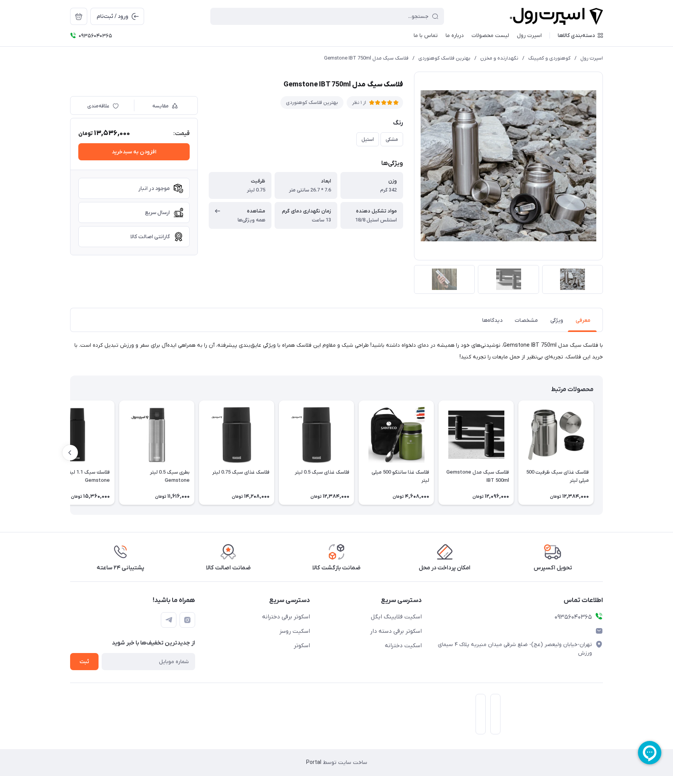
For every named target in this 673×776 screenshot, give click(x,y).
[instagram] (187, 620)
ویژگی (556, 320)
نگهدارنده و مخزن (499, 58)
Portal (313, 762)
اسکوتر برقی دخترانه (286, 617)
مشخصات (526, 320)
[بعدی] (70, 452)
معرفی (583, 320)
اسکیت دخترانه (403, 646)
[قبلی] (603, 452)
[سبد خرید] (78, 16)
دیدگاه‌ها (492, 320)
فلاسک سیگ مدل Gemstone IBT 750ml (366, 58)
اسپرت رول (591, 58)
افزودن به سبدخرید (134, 152)
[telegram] (168, 620)
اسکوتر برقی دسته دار (396, 631)
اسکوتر (302, 646)
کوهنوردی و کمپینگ (549, 58)
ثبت (84, 661)
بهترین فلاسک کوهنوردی (444, 58)
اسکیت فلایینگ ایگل (396, 617)
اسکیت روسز (294, 631)
